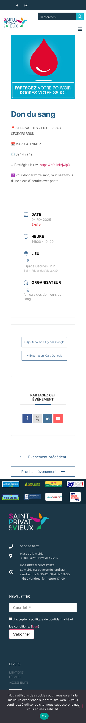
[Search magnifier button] (80, 16)
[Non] (79, 706)
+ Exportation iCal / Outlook (44, 355)
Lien (35, 626)
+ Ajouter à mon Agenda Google (44, 342)
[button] (80, 29)
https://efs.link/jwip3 (55, 165)
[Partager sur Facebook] (27, 418)
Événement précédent (47, 457)
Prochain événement (39, 471)
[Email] (58, 418)
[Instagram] (26, 5)
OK (44, 716)
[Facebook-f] (17, 5)
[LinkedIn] (47, 418)
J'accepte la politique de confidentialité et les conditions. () (41, 622)
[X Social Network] (37, 418)
